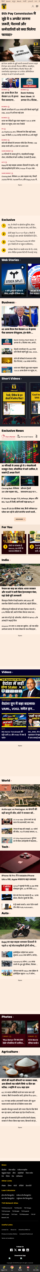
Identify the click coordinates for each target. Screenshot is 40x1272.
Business (4, 107)
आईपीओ (21, 1173)
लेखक (4, 1185)
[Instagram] (23, 1250)
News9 (8, 1)
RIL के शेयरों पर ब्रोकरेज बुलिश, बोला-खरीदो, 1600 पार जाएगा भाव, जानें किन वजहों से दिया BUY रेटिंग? (22, 227)
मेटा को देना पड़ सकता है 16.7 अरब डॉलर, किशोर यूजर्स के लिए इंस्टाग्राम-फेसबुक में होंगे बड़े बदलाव (25, 897)
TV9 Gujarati (25, 1211)
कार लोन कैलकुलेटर (8, 1198)
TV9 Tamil (14, 1214)
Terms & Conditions (8, 1238)
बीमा (14, 1173)
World (6, 781)
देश (3, 1176)
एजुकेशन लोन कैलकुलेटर (24, 1198)
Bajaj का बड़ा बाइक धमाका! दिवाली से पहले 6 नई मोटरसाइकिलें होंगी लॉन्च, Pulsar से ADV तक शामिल (19, 944)
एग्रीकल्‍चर (19, 1176)
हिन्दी (3, 1)
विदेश (8, 1176)
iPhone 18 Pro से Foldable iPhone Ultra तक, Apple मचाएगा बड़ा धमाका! (19, 878)
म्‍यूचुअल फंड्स (6, 1173)
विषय (9, 1185)
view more (19, 519)
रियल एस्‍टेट (29, 1173)
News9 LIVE (5, 1218)
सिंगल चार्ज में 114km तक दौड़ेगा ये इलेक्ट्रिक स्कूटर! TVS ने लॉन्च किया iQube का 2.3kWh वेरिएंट (25, 972)
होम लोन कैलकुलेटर (8, 1195)
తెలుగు (19, 1)
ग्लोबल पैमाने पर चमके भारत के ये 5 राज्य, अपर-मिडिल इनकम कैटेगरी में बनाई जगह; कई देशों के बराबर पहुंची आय (22, 251)
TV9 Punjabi (5, 1214)
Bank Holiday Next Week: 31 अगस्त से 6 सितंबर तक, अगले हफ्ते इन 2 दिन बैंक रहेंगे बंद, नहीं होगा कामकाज (29, 96)
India (5, 560)
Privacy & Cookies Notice (9, 1234)
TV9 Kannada (6, 1211)
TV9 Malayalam (24, 1214)
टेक (13, 1176)
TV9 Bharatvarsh (7, 1208)
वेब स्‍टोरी (28, 1185)
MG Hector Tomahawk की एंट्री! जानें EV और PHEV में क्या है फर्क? (14, 735)
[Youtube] (19, 1250)
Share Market (6, 151)
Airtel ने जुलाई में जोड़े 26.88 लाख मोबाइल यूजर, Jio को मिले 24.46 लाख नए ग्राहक (25, 887)
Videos (6, 672)
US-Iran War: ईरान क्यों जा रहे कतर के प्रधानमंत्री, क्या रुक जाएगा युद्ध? (24, 821)
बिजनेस (4, 1170)
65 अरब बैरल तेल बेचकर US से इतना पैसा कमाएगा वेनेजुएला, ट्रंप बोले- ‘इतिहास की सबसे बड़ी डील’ (10, 96)
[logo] (4, 6)
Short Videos (11, 379)
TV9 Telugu (27, 1208)
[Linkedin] (27, 1250)
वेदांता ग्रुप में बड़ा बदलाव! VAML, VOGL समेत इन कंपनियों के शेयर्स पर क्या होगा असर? (18, 707)
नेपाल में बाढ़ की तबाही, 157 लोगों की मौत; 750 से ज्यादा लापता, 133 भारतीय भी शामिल (25, 830)
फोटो (15, 1185)
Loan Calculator (8, 1190)
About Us (13, 1230)
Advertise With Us (24, 1230)
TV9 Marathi (18, 1208)
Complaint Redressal (26, 1234)
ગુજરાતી (30, 1)
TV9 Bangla (15, 1211)
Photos (7, 1017)
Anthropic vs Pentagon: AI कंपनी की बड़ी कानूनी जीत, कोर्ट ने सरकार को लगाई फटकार (19, 811)
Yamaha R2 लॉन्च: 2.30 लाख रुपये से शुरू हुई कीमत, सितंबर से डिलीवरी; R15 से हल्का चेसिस (25, 963)
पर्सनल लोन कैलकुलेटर (23, 1195)
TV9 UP (33, 1214)
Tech (5, 847)
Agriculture (10, 1052)
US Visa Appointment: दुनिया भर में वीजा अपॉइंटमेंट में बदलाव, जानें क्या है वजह (24, 840)
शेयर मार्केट (11, 1170)
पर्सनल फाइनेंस (22, 1170)
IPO (3, 129)
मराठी (24, 1)
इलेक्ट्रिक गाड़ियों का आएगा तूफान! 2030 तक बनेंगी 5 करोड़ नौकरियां (25, 954)
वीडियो (21, 1185)
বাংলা (36, 1)
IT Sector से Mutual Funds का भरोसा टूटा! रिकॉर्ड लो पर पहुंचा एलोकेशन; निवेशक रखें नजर (21, 243)
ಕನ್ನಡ (13, 1)
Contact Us (5, 1230)
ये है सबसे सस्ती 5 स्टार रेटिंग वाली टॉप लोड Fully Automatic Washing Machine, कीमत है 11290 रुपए (25, 906)
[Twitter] (15, 1250)
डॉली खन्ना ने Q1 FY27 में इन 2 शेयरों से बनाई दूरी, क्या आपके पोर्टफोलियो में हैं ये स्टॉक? (22, 235)
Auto (3, 162)
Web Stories (10, 260)
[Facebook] (11, 1250)
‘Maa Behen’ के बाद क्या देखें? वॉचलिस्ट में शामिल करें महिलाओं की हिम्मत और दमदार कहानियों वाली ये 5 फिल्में (13, 1042)
